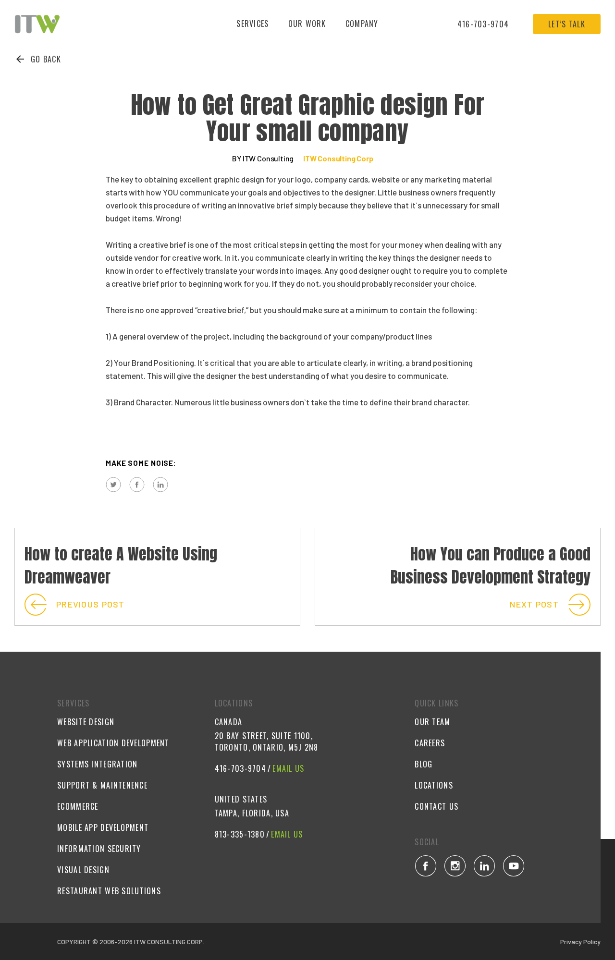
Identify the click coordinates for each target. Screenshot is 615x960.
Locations (434, 785)
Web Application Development (113, 743)
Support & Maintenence (102, 785)
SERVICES (252, 23)
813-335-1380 (240, 834)
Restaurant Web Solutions (109, 891)
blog (423, 764)
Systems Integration (97, 764)
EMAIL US (288, 768)
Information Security (99, 848)
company (362, 23)
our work (307, 23)
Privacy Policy (580, 941)
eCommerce (77, 806)
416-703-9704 (483, 24)
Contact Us (436, 806)
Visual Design (83, 869)
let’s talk (566, 24)
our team (432, 722)
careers (430, 743)
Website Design (85, 722)
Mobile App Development (102, 827)
